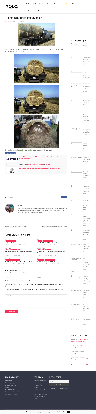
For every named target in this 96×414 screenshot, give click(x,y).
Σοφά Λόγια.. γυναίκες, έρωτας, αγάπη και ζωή (40, 396)
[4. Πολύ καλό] (26, 150)
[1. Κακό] (7, 150)
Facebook (64, 197)
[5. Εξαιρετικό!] (34, 150)
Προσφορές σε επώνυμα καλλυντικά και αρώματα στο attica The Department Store (39, 168)
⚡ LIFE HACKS (71, 3)
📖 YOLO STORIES (34, 10)
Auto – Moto (31, 3)
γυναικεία (34, 164)
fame (40, 244)
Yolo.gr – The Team (10, 389)
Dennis (9, 21)
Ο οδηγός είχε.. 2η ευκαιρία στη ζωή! (49, 261)
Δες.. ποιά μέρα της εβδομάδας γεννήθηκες (86, 131)
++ (43, 10)
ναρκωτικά (11, 197)
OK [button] (68, 412)
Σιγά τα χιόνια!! (10, 242)
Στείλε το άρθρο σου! (11, 385)
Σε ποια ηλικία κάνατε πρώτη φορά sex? (86, 159)
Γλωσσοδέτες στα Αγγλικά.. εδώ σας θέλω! (86, 173)
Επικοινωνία (8, 380)
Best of (7, 387)
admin (40, 255)
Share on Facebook (11, 153)
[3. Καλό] (19, 150)
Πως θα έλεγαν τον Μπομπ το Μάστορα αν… (86, 321)
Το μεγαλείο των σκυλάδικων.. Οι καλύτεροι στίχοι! (86, 204)
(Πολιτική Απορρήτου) (10, 286)
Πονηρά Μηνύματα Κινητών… (85, 145)
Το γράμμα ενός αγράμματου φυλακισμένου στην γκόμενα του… (87, 234)
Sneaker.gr (47, 164)
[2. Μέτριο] (13, 150)
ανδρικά (29, 164)
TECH (61, 3)
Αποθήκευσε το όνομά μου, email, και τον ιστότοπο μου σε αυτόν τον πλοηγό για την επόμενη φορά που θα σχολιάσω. (35, 289)
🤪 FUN (41, 3)
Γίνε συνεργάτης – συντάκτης (13, 383)
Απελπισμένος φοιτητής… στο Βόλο (79, 353)
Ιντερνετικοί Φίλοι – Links (12, 392)
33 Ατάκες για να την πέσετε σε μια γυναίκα (86, 88)
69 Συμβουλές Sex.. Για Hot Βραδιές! (86, 102)
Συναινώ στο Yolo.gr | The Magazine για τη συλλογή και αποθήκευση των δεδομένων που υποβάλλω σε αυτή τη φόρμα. (34, 285)
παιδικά (41, 164)
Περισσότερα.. (63, 412)
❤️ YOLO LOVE (51, 3)
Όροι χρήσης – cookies (11, 394)
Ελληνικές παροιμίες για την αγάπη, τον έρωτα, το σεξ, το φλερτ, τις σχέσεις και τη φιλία (86, 264)
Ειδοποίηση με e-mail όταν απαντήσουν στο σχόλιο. (18, 280)
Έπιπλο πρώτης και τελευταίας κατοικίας (18, 261)
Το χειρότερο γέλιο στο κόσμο (47, 242)
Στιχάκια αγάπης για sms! (85, 45)
